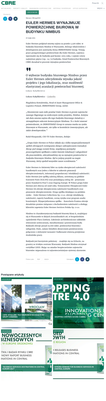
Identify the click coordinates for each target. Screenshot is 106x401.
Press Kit (95, 3)
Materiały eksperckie (62, 8)
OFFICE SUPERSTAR (80, 8)
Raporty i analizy (20, 8)
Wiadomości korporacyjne (40, 8)
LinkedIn (51, 96)
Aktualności (6, 8)
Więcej (99, 8)
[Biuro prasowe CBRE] (8, 5)
